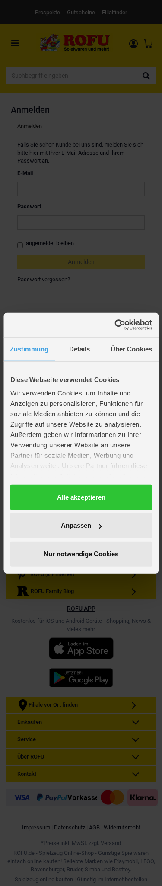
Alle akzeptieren (81, 496)
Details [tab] (79, 348)
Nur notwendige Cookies (81, 553)
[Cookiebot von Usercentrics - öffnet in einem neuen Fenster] (115, 325)
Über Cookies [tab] (131, 348)
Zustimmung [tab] (29, 348)
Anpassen (76, 525)
